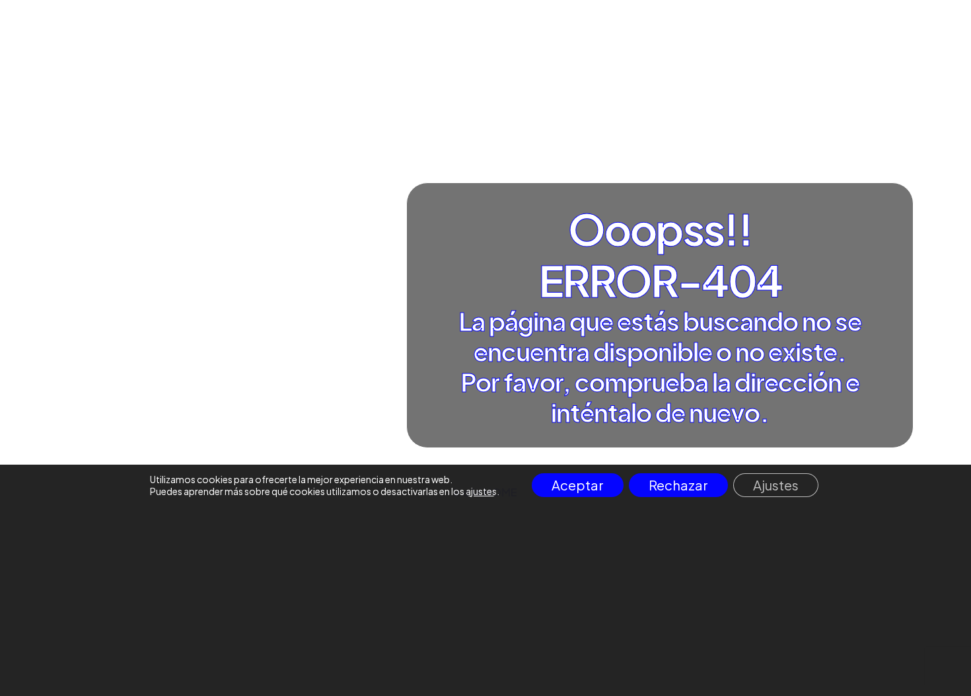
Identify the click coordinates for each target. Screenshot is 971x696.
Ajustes (776, 485)
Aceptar (578, 485)
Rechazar (678, 485)
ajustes (481, 491)
